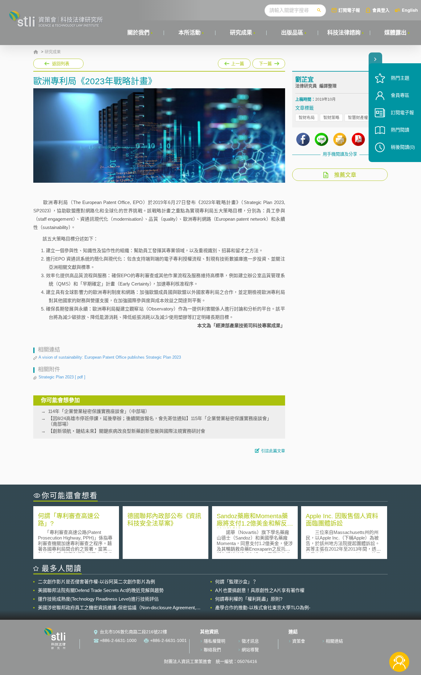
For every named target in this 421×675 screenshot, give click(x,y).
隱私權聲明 (214, 641)
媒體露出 (395, 32)
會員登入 (381, 10)
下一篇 (268, 62)
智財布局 (307, 117)
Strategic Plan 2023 (62, 377)
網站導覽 (250, 649)
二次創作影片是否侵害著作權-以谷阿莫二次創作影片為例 (96, 581)
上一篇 (234, 62)
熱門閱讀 (400, 129)
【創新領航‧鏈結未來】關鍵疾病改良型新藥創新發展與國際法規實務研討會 (126, 431)
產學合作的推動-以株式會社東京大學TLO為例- (262, 607)
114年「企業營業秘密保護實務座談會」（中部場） (99, 411)
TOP (399, 641)
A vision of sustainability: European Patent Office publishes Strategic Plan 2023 (110, 357)
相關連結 (334, 641)
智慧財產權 (358, 117)
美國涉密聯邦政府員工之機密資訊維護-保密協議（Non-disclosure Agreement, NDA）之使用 (117, 607)
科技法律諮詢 (344, 32)
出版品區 (292, 32)
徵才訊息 (250, 641)
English (410, 10)
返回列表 (60, 63)
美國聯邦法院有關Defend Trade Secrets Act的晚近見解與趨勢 (101, 590)
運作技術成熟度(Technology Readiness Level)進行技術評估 (98, 599)
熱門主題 (400, 78)
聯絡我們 (212, 649)
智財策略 (331, 117)
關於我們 (138, 32)
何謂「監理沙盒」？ (236, 581)
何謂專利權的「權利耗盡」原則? (248, 599)
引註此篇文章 (273, 450)
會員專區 (400, 95)
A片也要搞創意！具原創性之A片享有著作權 (260, 590)
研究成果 (241, 32)
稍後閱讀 (403, 147)
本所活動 (189, 32)
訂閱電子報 (349, 10)
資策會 (298, 641)
